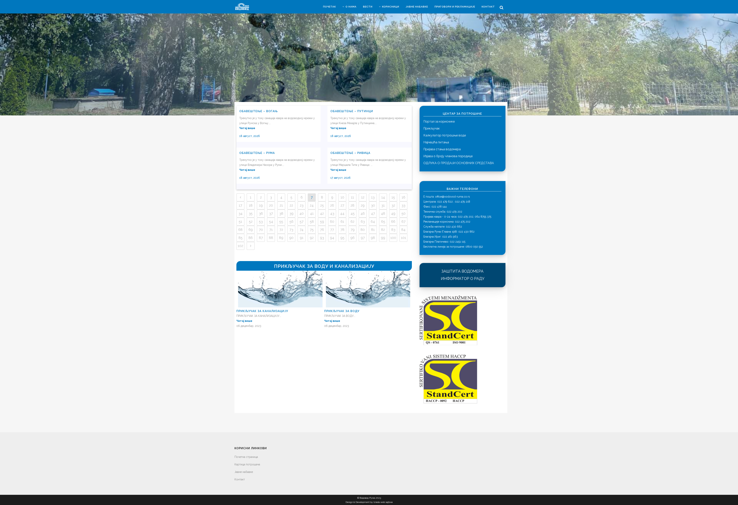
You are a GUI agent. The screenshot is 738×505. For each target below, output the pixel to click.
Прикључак (431, 128)
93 (322, 238)
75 (312, 230)
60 (332, 222)
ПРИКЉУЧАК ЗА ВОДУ (341, 311)
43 (332, 213)
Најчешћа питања (436, 142)
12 (362, 197)
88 (271, 238)
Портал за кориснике (439, 121)
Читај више (247, 128)
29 (363, 205)
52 (251, 222)
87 (261, 238)
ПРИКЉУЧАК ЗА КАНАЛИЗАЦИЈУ (262, 311)
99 (383, 238)
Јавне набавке (243, 471)
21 (281, 205)
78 (342, 230)
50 (403, 213)
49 (393, 213)
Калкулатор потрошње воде (444, 135)
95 (342, 238)
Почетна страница (246, 456)
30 (373, 205)
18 (251, 205)
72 (281, 230)
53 (261, 222)
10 (342, 197)
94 (332, 238)
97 (363, 238)
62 (352, 222)
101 (403, 238)
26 (332, 205)
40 (301, 213)
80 (363, 230)
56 (291, 222)
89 (281, 238)
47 (373, 213)
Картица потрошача (247, 464)
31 (383, 205)
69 (250, 230)
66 (393, 222)
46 (363, 213)
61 (342, 222)
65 (383, 222)
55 (281, 222)
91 (301, 238)
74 (301, 230)
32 (393, 205)
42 (322, 213)
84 (403, 230)
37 (271, 213)
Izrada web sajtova (383, 502)
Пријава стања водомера (442, 149)
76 (322, 230)
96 (352, 238)
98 (373, 238)
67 (403, 222)
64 (373, 222)
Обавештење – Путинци (351, 111)
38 (281, 213)
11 (352, 197)
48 (383, 213)
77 (332, 230)
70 (261, 230)
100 (393, 238)
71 (271, 230)
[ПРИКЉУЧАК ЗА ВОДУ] (368, 306)
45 (353, 213)
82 (383, 230)
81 (373, 230)
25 (322, 205)
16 (403, 197)
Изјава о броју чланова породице (448, 156)
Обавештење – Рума (257, 153)
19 (261, 205)
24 (312, 205)
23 (301, 205)
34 (241, 213)
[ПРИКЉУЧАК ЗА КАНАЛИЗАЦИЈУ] (280, 306)
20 (271, 205)
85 (241, 238)
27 (342, 205)
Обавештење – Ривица (350, 153)
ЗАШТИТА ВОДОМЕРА (462, 271)
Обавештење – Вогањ (258, 111)
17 (240, 205)
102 (240, 246)
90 (291, 238)
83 (393, 230)
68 (240, 230)
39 (291, 213)
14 (383, 197)
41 (312, 213)
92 (312, 238)
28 (352, 205)
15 (393, 197)
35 (251, 213)
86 (250, 238)
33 (403, 205)
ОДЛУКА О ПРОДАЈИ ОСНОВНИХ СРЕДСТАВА (458, 163)
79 (353, 230)
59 (322, 222)
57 (301, 222)
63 (363, 222)
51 (240, 222)
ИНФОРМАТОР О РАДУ (462, 278)
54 (271, 222)
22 (291, 205)
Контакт (239, 479)
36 (261, 213)
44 (342, 213)
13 (373, 197)
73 (291, 230)
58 (312, 222)
